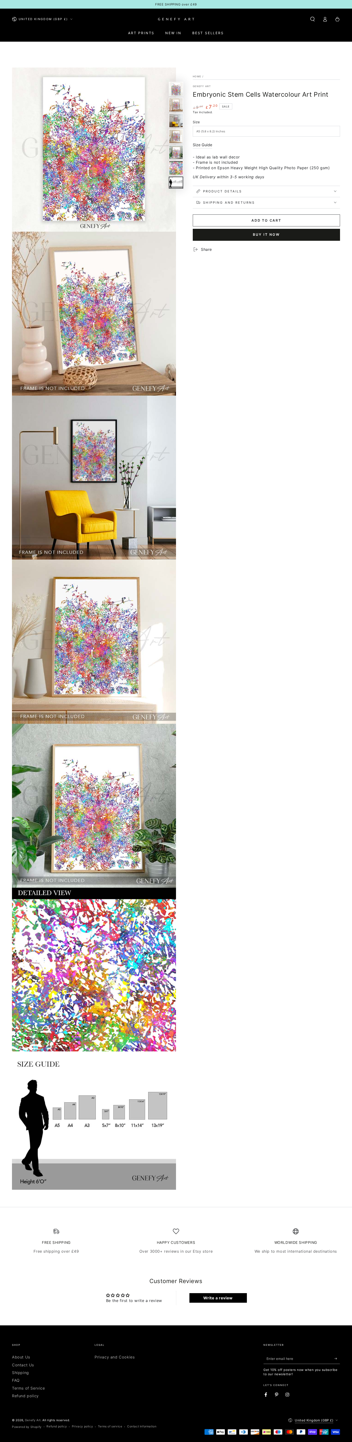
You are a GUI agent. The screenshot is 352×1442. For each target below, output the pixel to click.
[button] (312, 19)
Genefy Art (202, 86)
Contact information (141, 1426)
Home (197, 76)
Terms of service (110, 1426)
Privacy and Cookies (115, 1357)
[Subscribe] (337, 1358)
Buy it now (266, 234)
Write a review (218, 1298)
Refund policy (25, 1395)
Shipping (20, 1372)
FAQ (16, 1380)
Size (196, 122)
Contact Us (23, 1365)
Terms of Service (28, 1388)
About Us (21, 1357)
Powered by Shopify (27, 1427)
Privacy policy (82, 1426)
